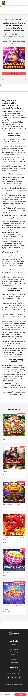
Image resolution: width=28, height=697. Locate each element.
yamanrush (22, 190)
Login (20, 694)
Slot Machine (14, 654)
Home (6, 19)
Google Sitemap (14, 662)
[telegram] (20, 677)
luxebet (10, 285)
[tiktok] (16, 677)
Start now (14, 73)
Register (7, 694)
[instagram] (12, 677)
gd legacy (23, 394)
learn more (14, 78)
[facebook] (8, 677)
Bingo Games (14, 649)
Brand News (12, 19)
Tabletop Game (14, 647)
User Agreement (14, 657)
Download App (14, 652)
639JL (11, 345)
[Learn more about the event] (14, 12)
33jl (13, 238)
